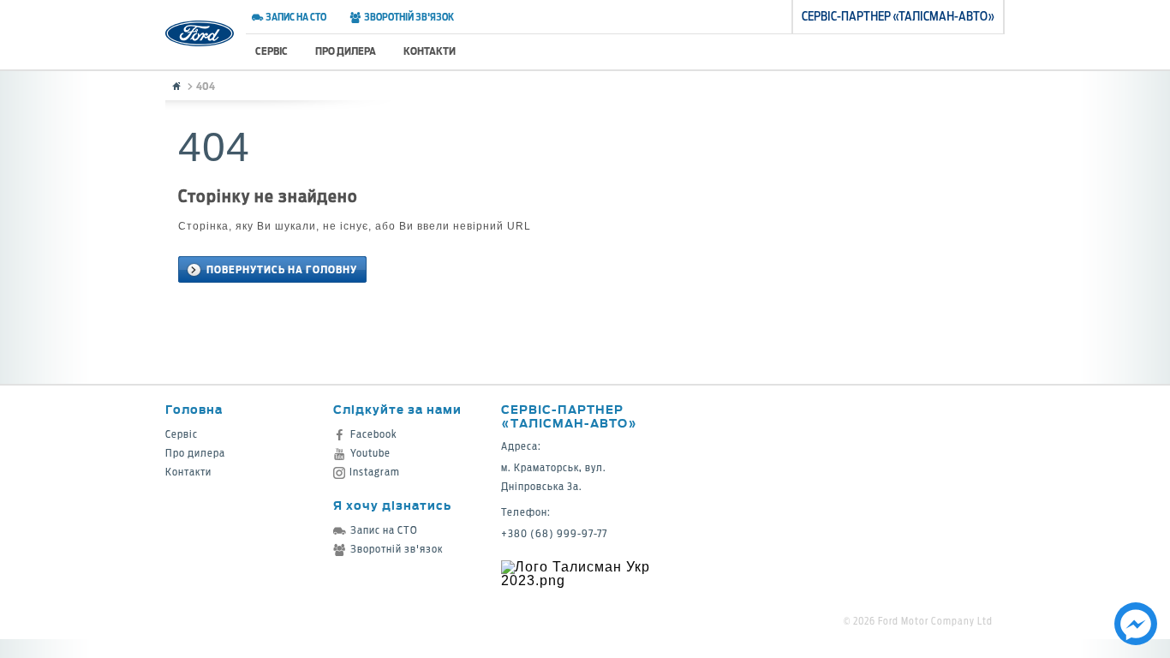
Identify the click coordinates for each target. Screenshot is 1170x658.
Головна (194, 409)
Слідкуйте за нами (397, 409)
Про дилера (345, 51)
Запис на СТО (296, 17)
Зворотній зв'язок (408, 17)
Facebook (373, 434)
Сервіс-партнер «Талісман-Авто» (569, 416)
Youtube (370, 452)
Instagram (374, 471)
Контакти (429, 51)
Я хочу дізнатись (392, 505)
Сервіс (271, 51)
